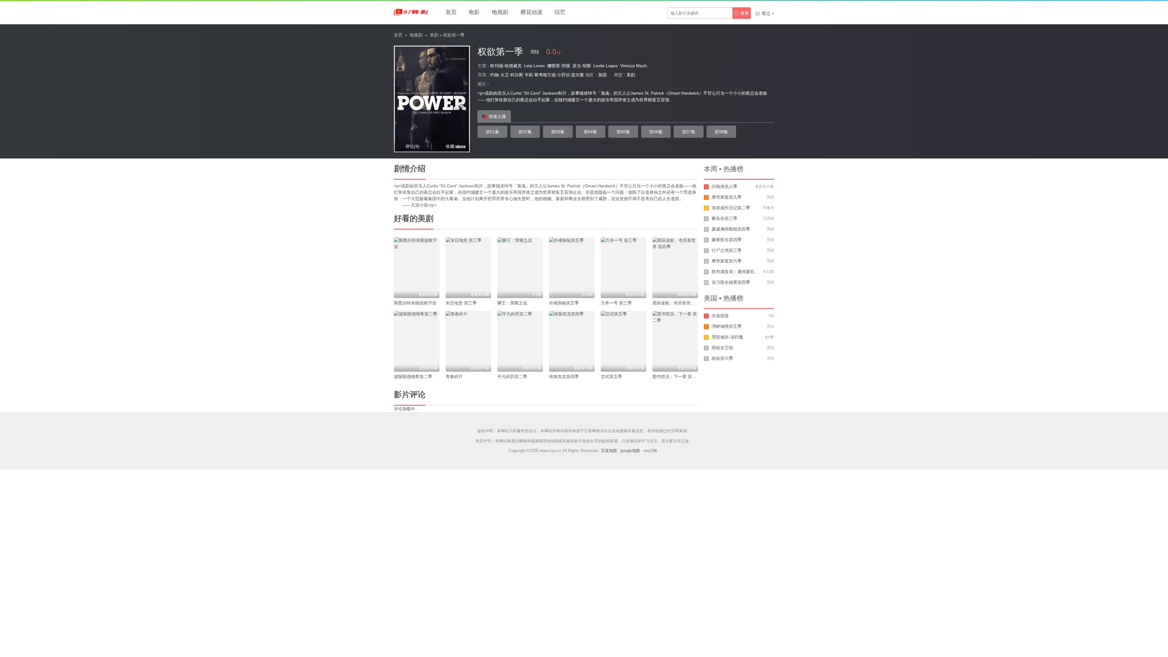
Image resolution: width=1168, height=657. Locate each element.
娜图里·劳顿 (558, 65)
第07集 (688, 131)
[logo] (412, 12)
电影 (474, 12)
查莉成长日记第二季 (731, 207)
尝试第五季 (611, 376)
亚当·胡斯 (581, 65)
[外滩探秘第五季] (572, 267)
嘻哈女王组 (722, 347)
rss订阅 (650, 450)
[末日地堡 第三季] (468, 267)
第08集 (721, 131)
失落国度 (720, 315)
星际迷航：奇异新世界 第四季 (680, 303)
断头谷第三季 (724, 218)
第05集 (623, 131)
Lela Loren (534, 65)
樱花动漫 (531, 12)
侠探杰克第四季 (564, 376)
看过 (762, 13)
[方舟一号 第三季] (623, 267)
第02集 (525, 131)
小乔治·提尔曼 (570, 74)
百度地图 (609, 450)
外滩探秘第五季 (564, 303)
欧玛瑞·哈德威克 (506, 65)
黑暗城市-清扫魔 (727, 337)
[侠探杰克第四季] (572, 341)
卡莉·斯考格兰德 (540, 74)
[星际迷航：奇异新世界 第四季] (675, 267)
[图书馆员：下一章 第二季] (675, 341)
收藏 (450, 146)
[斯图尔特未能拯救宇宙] (417, 267)
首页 (451, 12)
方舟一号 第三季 (616, 303)
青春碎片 (454, 376)
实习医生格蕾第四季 (731, 282)
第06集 (655, 131)
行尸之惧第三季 (727, 250)
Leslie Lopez (605, 65)
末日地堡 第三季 (461, 303)
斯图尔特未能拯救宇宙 (415, 303)
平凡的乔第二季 (512, 376)
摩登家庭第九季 (727, 197)
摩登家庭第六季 (727, 261)
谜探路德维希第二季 (413, 376)
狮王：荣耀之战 (512, 303)
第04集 (590, 131)
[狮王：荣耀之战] (520, 267)
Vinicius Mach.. (634, 65)
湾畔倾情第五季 (727, 326)
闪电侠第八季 (724, 186)
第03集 (558, 131)
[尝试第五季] (623, 341)
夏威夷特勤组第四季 (731, 229)
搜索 (741, 13)
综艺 (559, 12)
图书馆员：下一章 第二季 (676, 376)
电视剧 (500, 12)
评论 (412, 146)
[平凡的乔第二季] (520, 341)
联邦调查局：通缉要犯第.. (736, 271)
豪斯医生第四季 (727, 239)
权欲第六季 (722, 358)
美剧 (434, 35)
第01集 (492, 131)
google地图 (630, 450)
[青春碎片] (468, 341)
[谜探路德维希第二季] (417, 341)
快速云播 (497, 116)
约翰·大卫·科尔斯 (506, 74)
